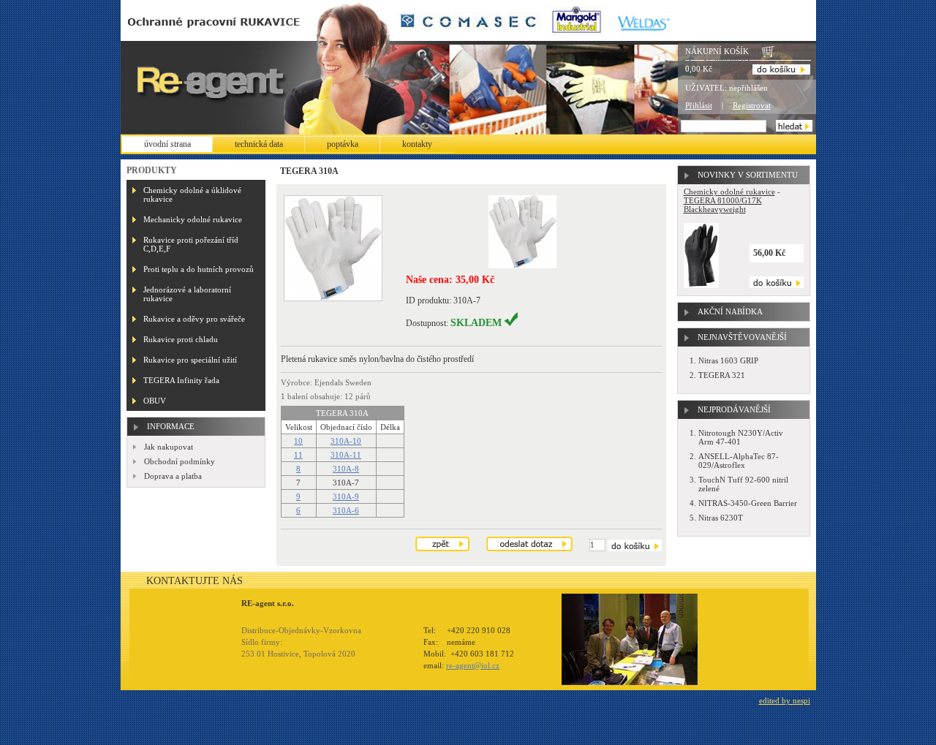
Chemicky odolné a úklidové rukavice (192, 194)
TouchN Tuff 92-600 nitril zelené (743, 484)
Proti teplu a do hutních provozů (198, 269)
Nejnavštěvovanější (742, 337)
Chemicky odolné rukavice (729, 191)
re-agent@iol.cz (472, 665)
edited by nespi (784, 700)
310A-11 (346, 454)
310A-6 (346, 510)
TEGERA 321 (721, 375)
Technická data (259, 144)
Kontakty (417, 144)
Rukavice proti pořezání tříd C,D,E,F (190, 244)
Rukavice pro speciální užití (190, 359)
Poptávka (342, 144)
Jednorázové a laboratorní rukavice (187, 294)
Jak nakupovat (168, 446)
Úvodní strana (167, 144)
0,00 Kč (698, 68)
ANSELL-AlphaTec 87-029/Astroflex (738, 460)
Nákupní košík (717, 51)
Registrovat (752, 105)
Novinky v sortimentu (748, 174)
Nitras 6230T (720, 517)
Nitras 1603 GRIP (728, 360)
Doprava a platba (173, 476)
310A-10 (346, 440)
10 (298, 440)
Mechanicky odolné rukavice (192, 219)
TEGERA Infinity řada (181, 380)
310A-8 (346, 468)
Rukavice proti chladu (180, 339)
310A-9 (346, 496)
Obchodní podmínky (179, 461)
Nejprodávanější (734, 409)
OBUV (154, 400)
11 (298, 454)
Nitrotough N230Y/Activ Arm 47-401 (740, 437)
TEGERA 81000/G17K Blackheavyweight (723, 204)
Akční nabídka (730, 311)
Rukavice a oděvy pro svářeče (194, 318)
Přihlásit (698, 105)
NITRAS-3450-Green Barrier (747, 503)
